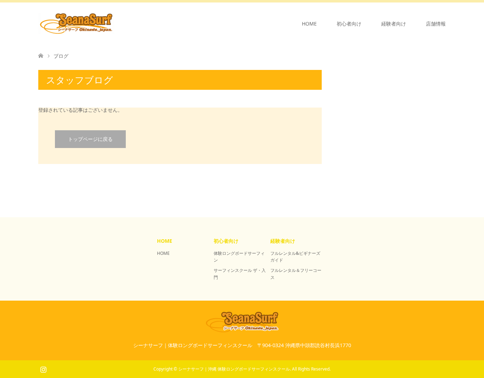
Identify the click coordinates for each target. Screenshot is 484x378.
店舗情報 (436, 23)
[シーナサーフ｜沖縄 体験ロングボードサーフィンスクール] (114, 23)
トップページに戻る (90, 139)
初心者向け (349, 23)
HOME (309, 23)
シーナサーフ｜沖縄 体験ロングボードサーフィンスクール (234, 369)
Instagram (43, 369)
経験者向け (393, 23)
